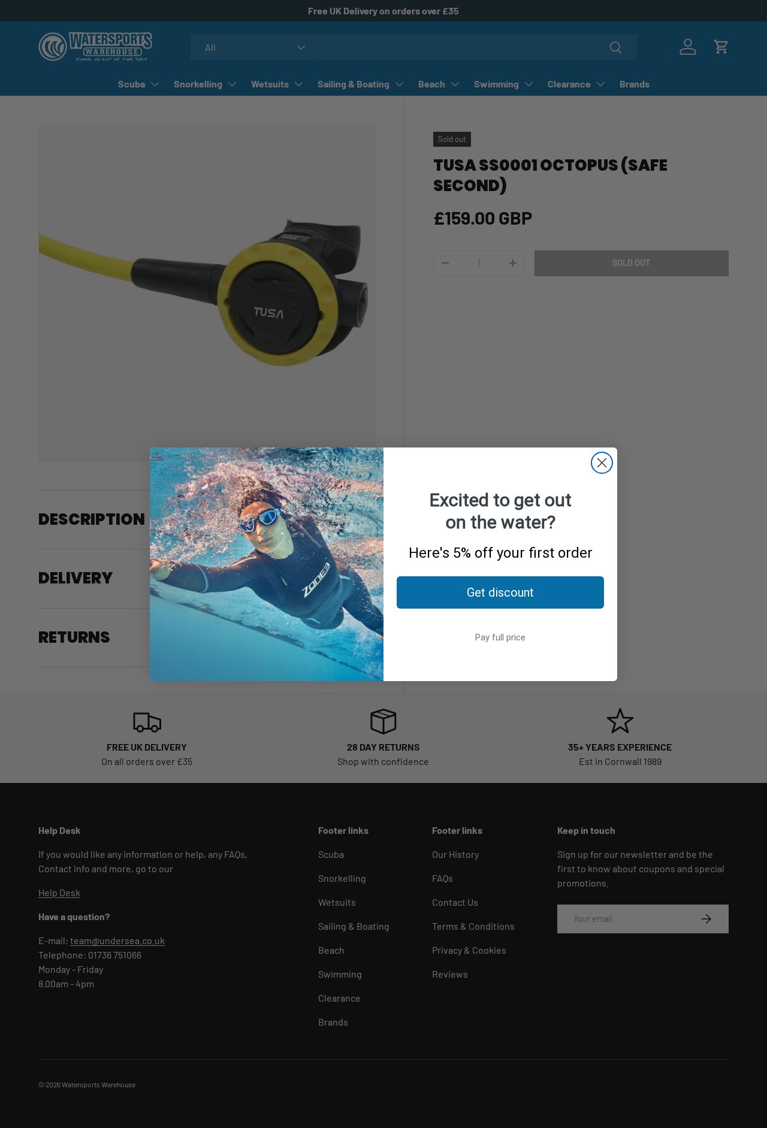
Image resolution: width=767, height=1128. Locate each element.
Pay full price (500, 637)
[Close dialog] (601, 462)
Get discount (500, 592)
